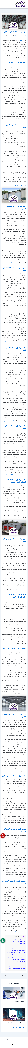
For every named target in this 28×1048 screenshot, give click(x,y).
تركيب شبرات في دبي (9, 421)
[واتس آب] (2, 940)
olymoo (14, 1041)
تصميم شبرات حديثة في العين (18, 948)
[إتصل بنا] (2, 835)
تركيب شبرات (21, 48)
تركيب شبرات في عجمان (11, 262)
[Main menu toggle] (3, 4)
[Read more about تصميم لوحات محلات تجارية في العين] (13, 1014)
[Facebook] (15, 1044)
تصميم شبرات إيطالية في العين (18, 950)
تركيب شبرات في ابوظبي (20, 185)
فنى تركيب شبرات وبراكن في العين (17, 954)
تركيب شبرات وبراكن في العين (18, 941)
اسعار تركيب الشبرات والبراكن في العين (16, 957)
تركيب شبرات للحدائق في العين (18, 943)
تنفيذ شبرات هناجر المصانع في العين (17, 966)
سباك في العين (20, 1001)
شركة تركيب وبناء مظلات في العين (17, 945)
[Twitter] (13, 1044)
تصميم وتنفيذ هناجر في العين (18, 963)
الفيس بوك (13, 932)
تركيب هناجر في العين (11, 474)
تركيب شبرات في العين (20, 939)
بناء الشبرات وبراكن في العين (18, 959)
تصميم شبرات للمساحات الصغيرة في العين (15, 952)
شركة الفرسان (20, 40)
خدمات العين (22, 1004)
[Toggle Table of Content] (23, 937)
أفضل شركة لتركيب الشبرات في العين (17, 968)
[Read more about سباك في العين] (13, 993)
